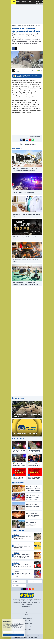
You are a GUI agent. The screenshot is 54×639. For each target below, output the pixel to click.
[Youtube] (30, 589)
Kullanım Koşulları (27, 618)
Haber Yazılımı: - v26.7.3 (27, 637)
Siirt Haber (20, 25)
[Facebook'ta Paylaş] (13, 48)
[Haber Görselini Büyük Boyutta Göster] (27, 59)
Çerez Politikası (27, 623)
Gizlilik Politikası (27, 621)
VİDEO (16, 581)
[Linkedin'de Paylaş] (27, 140)
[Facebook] (22, 589)
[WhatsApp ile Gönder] (33, 140)
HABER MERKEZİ (20, 70)
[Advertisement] (27, 14)
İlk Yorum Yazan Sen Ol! (28, 144)
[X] (24, 589)
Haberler (14, 25)
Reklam (27, 614)
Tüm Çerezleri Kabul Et (13, 635)
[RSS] (33, 589)
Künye (27, 612)
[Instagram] (27, 589)
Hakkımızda (27, 610)
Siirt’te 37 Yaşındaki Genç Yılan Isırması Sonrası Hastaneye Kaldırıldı (31, 2)
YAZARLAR (17, 585)
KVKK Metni (27, 627)
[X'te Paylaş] (16, 48)
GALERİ (32, 581)
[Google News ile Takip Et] (38, 71)
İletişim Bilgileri (27, 629)
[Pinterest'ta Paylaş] (30, 140)
